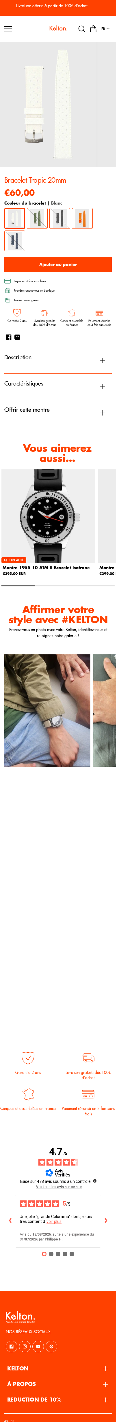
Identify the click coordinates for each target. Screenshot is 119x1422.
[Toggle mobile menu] (24, 28)
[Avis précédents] (10, 1221)
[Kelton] (58, 29)
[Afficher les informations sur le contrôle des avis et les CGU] (94, 1181)
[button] (93, 29)
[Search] (82, 29)
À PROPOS (21, 1384)
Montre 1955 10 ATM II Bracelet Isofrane (46, 568)
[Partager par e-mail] (17, 337)
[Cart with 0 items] (93, 29)
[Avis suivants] (106, 1221)
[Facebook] (11, 1346)
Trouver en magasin (26, 300)
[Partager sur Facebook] (8, 337)
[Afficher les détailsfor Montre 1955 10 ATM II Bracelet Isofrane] (48, 516)
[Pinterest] (51, 1346)
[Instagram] (25, 1346)
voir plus (54, 1221)
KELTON (18, 1368)
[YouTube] (38, 1346)
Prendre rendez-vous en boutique (34, 290)
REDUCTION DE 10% (34, 1399)
